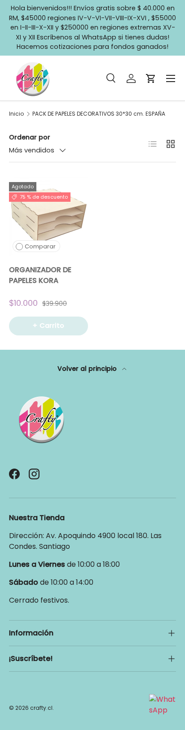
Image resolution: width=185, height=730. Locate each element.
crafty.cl (41, 708)
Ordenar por (29, 137)
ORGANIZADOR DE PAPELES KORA (40, 275)
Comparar (40, 246)
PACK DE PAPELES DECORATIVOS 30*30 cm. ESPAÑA (98, 114)
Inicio (16, 114)
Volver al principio (88, 368)
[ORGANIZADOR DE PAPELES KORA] (48, 216)
